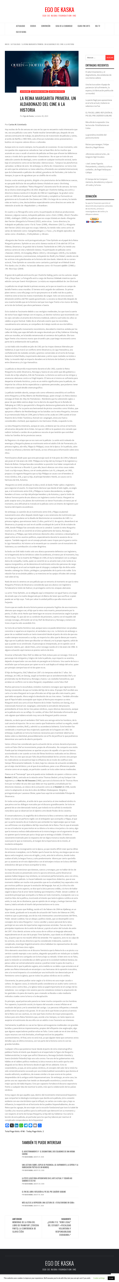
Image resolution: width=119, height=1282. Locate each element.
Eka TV (97, 26)
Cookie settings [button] (99, 1278)
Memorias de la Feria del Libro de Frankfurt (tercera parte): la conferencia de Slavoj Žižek (25, 1225)
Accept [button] (111, 1278)
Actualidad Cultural (39, 91)
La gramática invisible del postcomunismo (96, 136)
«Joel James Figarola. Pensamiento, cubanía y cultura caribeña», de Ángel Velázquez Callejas (99, 168)
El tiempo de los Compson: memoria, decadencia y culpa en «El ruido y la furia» (99, 182)
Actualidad (20, 26)
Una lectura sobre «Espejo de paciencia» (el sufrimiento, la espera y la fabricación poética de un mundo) (50, 1166)
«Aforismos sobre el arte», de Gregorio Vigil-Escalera (97, 155)
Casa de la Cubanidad (64, 26)
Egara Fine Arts (84, 26)
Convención (45, 26)
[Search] (109, 26)
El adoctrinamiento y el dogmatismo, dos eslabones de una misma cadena (48, 1152)
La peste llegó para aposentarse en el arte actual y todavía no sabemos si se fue (47, 1179)
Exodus (33, 26)
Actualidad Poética (57, 91)
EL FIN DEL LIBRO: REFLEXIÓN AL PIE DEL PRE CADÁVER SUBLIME (44, 1191)
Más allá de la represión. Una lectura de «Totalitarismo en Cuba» (48, 1202)
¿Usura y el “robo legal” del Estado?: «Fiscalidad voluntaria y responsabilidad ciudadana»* (59, 1226)
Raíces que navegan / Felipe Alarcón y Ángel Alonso (97, 146)
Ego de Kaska (59, 9)
